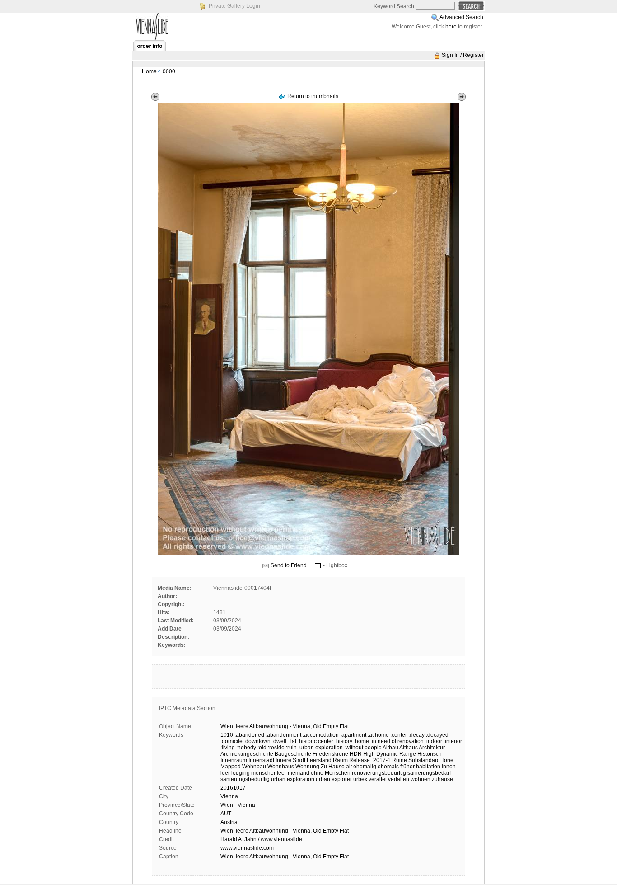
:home (361, 741)
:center (398, 735)
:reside (276, 747)
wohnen (420, 779)
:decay (416, 735)
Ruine (399, 760)
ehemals (388, 766)
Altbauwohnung (268, 726)
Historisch (429, 754)
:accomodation (321, 735)
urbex (360, 779)
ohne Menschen (331, 773)
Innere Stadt (290, 760)
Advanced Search (461, 17)
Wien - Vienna (237, 805)
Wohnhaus (280, 766)
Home (149, 71)
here (451, 27)
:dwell (279, 741)
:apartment (353, 735)
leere (242, 726)
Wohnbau (254, 766)
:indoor (433, 741)
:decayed (437, 735)
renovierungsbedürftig (379, 773)
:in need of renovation (397, 741)
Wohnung (307, 766)
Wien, (227, 726)
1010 (226, 735)
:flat (292, 741)
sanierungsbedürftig (245, 779)
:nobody (246, 747)
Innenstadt (261, 760)
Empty (330, 726)
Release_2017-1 (370, 760)
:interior (453, 741)
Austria (229, 822)
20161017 (233, 788)
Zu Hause (333, 766)
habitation (428, 766)
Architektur (432, 747)
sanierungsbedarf (429, 773)
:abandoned (249, 735)
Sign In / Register (463, 55)
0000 (169, 71)
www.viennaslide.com (247, 848)
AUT (225, 813)
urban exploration (292, 779)
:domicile (231, 741)
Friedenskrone (330, 754)
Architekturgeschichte (246, 754)
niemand (298, 773)
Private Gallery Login (234, 6)
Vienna (229, 796)
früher (407, 766)
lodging (240, 773)
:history (343, 741)
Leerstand (319, 760)
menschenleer (268, 773)
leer (225, 773)
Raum (340, 760)
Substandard (424, 760)
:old (261, 747)
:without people (363, 747)
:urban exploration (320, 747)
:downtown (257, 741)
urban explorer (334, 779)
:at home (378, 735)
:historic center (315, 741)
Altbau (390, 747)
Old (317, 726)
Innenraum (233, 760)
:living (227, 747)
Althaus (408, 747)
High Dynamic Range (389, 754)
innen (449, 766)
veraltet (378, 779)
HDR (356, 754)
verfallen (398, 779)
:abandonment (283, 735)
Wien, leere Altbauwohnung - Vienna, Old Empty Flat (284, 831)
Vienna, (302, 726)
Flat (344, 726)
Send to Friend (289, 565)
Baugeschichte (293, 754)
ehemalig (364, 766)
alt (349, 766)
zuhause (442, 779)
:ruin (291, 747)
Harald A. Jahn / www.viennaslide (261, 839)
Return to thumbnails (312, 96)
